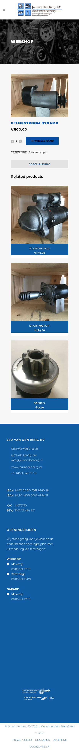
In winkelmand (42, 140)
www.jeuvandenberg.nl (26, 467)
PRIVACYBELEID (22, 739)
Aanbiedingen (38, 152)
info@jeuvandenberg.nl (26, 460)
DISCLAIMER (42, 739)
